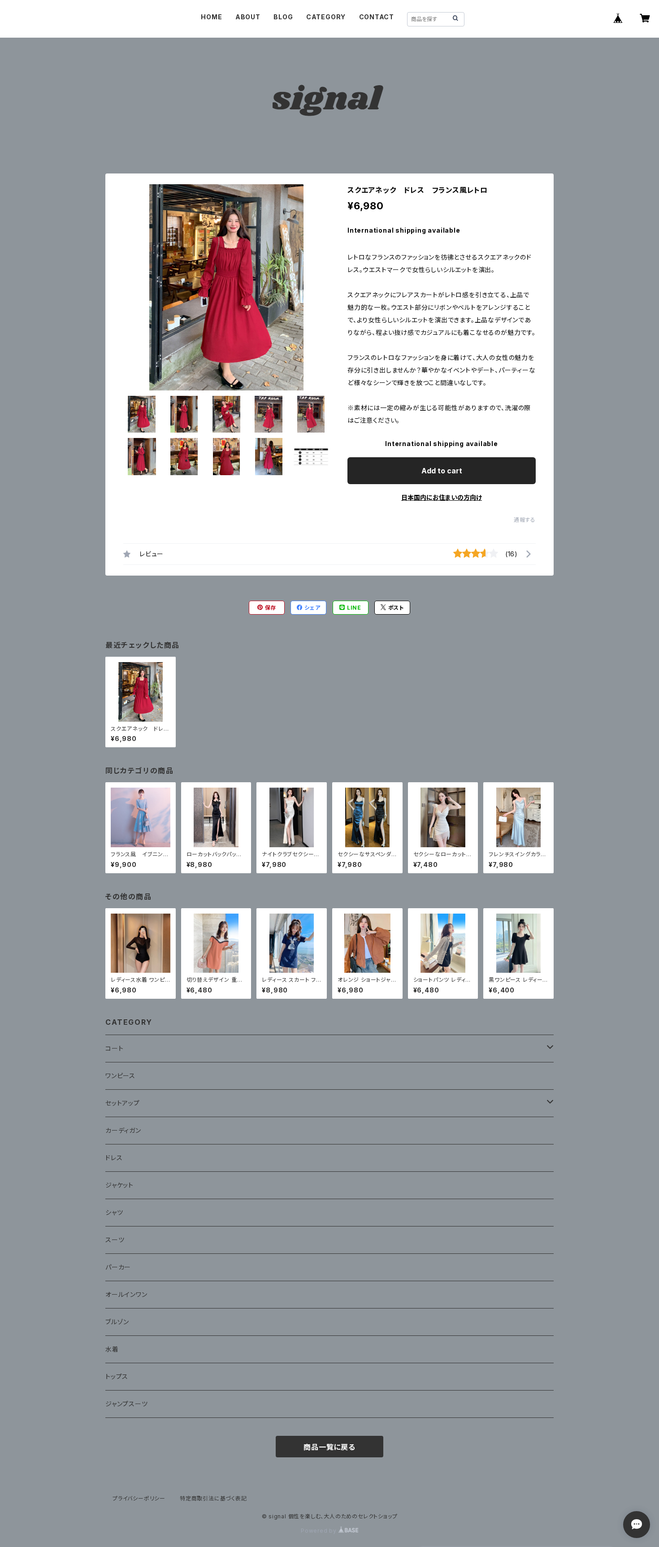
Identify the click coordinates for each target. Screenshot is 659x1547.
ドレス (113, 1157)
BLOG (283, 17)
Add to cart (441, 470)
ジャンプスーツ (126, 1404)
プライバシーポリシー (139, 1498)
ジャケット (119, 1185)
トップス (116, 1376)
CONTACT (377, 17)
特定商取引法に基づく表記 (213, 1498)
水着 (112, 1349)
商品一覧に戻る (329, 1447)
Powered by (319, 1530)
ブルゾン (117, 1322)
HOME (211, 17)
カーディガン (123, 1130)
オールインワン (126, 1294)
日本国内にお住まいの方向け (441, 497)
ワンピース (120, 1075)
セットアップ (122, 1103)
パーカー (118, 1267)
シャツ (114, 1212)
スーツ (114, 1240)
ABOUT (247, 17)
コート (114, 1048)
